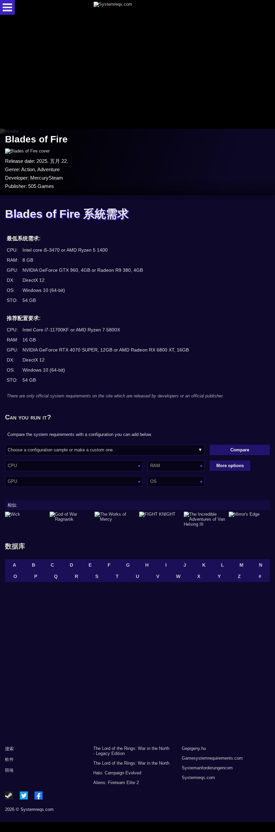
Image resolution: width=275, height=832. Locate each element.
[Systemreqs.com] (143, 7)
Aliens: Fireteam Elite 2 (116, 782)
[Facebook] (39, 795)
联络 (9, 770)
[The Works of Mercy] (115, 519)
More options (230, 465)
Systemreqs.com (198, 777)
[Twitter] (24, 795)
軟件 (9, 759)
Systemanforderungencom (207, 767)
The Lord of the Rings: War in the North (131, 763)
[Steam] (9, 795)
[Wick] (25, 519)
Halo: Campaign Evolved (117, 772)
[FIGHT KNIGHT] (159, 519)
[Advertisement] (137, 72)
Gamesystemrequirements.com (212, 758)
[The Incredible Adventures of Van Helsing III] (204, 519)
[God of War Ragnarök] (70, 519)
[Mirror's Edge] (249, 519)
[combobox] (74, 465)
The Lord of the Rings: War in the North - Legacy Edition (131, 751)
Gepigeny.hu (194, 748)
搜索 (9, 748)
